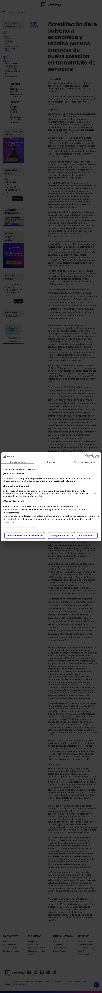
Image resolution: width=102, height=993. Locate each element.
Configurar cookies (60, 535)
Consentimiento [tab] (17, 462)
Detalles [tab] (51, 462)
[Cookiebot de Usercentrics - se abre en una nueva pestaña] (87, 456)
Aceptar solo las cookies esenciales (25, 535)
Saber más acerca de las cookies (20, 527)
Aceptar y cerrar (87, 535)
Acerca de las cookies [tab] (84, 462)
